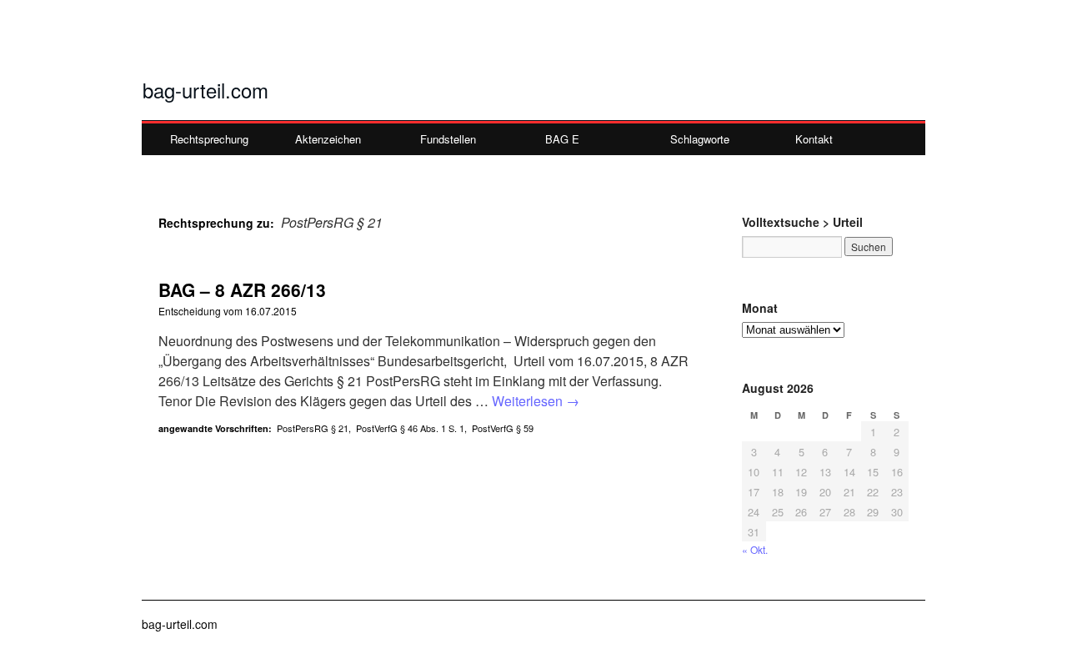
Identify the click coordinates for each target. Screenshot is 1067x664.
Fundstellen (448, 139)
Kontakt (814, 139)
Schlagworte (699, 139)
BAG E (562, 139)
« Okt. (755, 549)
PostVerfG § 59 (503, 428)
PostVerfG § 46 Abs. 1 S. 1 (410, 428)
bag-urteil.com (205, 89)
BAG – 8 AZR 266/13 (242, 289)
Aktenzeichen (328, 139)
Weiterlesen (535, 400)
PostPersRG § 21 (312, 428)
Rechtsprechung (209, 139)
